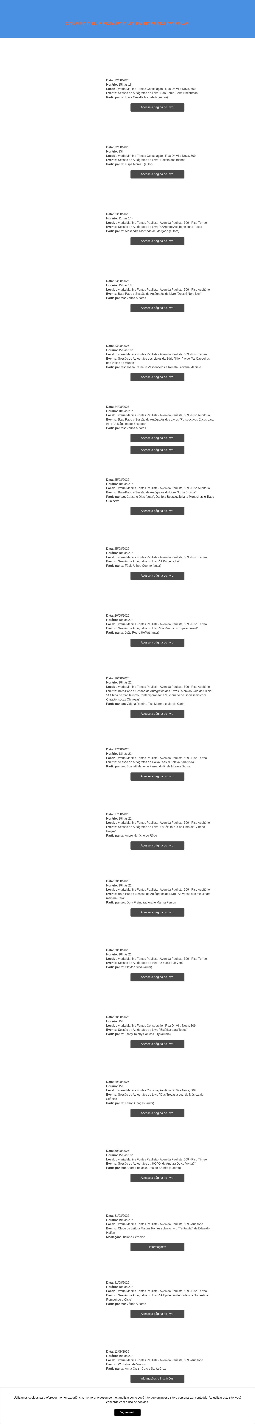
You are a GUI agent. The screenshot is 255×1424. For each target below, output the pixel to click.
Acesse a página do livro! (157, 107)
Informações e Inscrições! (157, 1378)
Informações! (157, 1246)
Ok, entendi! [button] (127, 1412)
